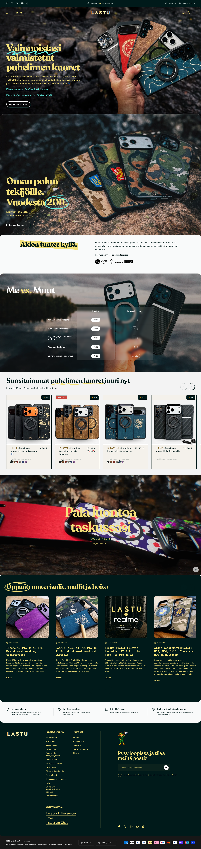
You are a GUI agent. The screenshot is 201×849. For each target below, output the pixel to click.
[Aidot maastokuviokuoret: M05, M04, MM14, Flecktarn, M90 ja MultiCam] (175, 617)
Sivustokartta (52, 796)
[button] (196, 569)
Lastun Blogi (51, 749)
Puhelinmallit (78, 741)
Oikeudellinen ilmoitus (55, 771)
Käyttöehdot (32, 844)
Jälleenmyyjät (52, 745)
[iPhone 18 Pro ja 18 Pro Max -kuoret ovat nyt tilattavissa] (27, 617)
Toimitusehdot (52, 759)
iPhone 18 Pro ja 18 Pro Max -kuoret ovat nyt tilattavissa (24, 651)
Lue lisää (9, 677)
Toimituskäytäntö (42, 844)
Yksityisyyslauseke (54, 763)
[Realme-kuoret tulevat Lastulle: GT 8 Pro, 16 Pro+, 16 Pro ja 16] (126, 617)
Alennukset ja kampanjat (56, 779)
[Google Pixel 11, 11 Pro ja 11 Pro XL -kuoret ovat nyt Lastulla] (77, 617)
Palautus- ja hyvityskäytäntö (53, 754)
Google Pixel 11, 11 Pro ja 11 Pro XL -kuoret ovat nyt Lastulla (76, 651)
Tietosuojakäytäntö (22, 844)
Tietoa (76, 753)
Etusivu (76, 737)
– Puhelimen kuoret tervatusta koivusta (70, 451)
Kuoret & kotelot (80, 749)
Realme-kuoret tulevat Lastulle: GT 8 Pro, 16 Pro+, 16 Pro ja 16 (122, 651)
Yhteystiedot (51, 737)
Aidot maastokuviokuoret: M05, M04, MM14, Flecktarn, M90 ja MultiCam (174, 651)
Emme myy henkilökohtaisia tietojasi (53, 789)
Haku (48, 783)
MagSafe (77, 745)
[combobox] (170, 3)
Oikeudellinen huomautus (56, 844)
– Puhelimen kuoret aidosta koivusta (119, 450)
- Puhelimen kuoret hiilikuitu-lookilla (168, 450)
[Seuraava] (191, 386)
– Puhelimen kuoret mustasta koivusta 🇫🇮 (24, 451)
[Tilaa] (166, 767)
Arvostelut (50, 741)
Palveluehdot (51, 767)
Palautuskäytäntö (11, 844)
